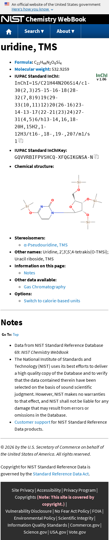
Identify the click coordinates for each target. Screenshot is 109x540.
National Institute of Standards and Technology (12, 19)
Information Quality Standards (37, 525)
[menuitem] (9, 31)
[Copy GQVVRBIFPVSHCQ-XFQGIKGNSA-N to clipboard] (96, 158)
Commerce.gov (84, 525)
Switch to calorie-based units (52, 300)
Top (16, 334)
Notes (29, 273)
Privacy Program (80, 490)
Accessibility (49, 490)
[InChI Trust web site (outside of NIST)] (101, 80)
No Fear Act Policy (72, 511)
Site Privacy (23, 490)
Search (32, 31)
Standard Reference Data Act (61, 474)
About (63, 31)
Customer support (32, 422)
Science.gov (35, 532)
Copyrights (25, 497)
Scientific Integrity (75, 518)
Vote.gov (77, 532)
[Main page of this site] (9, 31)
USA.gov (58, 532)
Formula (23, 62)
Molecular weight (32, 69)
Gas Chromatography (44, 286)
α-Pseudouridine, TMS (46, 245)
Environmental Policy (34, 518)
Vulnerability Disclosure (29, 511)
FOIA (96, 511)
